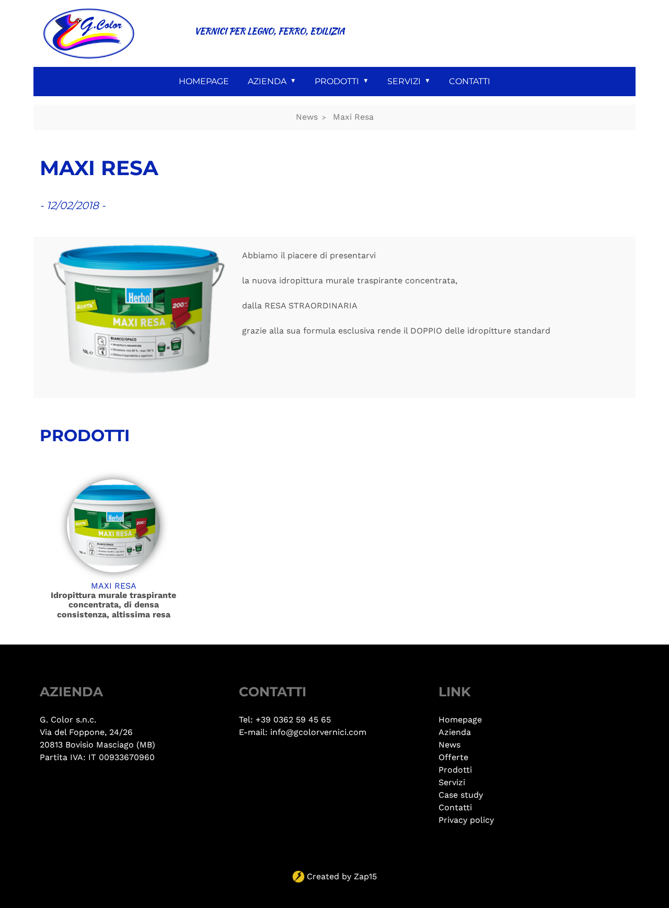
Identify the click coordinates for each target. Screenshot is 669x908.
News (307, 117)
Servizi (404, 81)
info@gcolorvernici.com (318, 732)
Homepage (204, 81)
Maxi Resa (353, 117)
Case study (461, 795)
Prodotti (337, 81)
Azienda (267, 81)
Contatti (469, 81)
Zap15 (365, 876)
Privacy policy (466, 820)
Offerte (453, 757)
